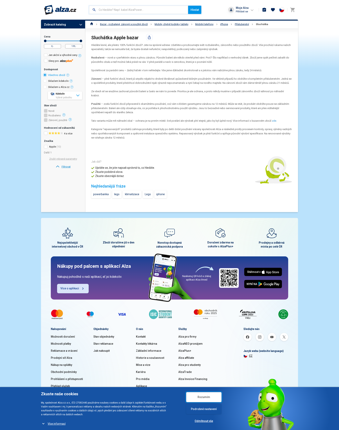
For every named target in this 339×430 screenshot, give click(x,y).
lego (116, 194)
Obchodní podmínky (64, 372)
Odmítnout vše (204, 421)
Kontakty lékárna (146, 343)
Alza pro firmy (187, 336)
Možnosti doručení (63, 336)
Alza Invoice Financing (192, 379)
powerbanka (101, 194)
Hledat (194, 9)
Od (45, 41)
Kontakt (141, 336)
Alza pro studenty (189, 364)
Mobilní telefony (204, 24)
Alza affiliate (186, 357)
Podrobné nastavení (204, 409)
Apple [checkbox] (52, 146)
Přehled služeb (60, 386)
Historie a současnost (150, 357)
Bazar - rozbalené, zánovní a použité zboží (124, 24)
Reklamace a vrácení (64, 350)
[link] (63, 167)
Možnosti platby (61, 343)
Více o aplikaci (69, 288)
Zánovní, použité (57, 120)
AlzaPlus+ (184, 350)
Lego (148, 194)
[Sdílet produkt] (149, 37)
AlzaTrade (185, 372)
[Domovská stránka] (91, 24)
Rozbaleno (54, 115)
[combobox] (138, 10)
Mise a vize (143, 364)
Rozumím (204, 397)
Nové (51, 111)
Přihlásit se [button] (242, 11)
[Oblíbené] (273, 9)
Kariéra (141, 372)
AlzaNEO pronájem (190, 343)
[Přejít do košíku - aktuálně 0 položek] (292, 9)
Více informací (57, 423)
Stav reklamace (103, 343)
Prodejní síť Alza (61, 357)
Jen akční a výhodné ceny (62, 55)
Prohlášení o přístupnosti (67, 379)
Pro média (142, 379)
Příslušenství (242, 24)
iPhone (224, 24)
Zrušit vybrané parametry (63, 158)
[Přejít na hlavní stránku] (60, 10)
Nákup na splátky (61, 364)
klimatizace (132, 194)
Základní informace (148, 350)
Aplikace (141, 386)
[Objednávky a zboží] (264, 9)
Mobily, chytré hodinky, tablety (171, 24)
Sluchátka (262, 24)
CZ (250, 355)
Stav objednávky (103, 336)
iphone (160, 194)
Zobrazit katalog (55, 24)
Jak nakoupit (101, 350)
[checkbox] (63, 55)
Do (81, 41)
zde (274, 120)
